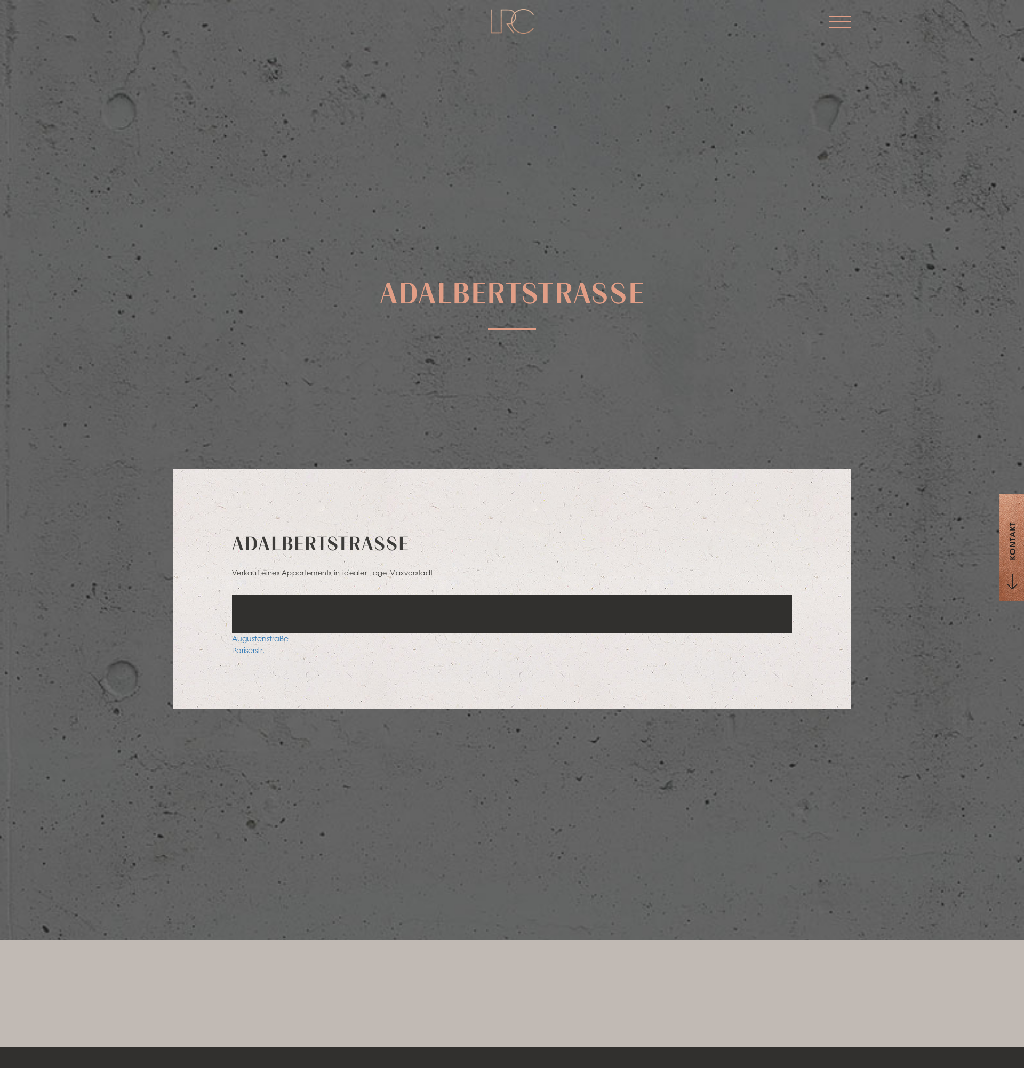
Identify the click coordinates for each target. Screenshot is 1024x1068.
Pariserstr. (248, 650)
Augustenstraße (260, 639)
